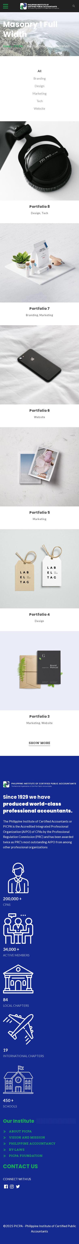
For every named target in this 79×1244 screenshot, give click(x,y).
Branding (39, 78)
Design (39, 86)
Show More (39, 743)
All (39, 71)
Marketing (39, 93)
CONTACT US (20, 1166)
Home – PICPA (13, 46)
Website (39, 108)
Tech (39, 101)
